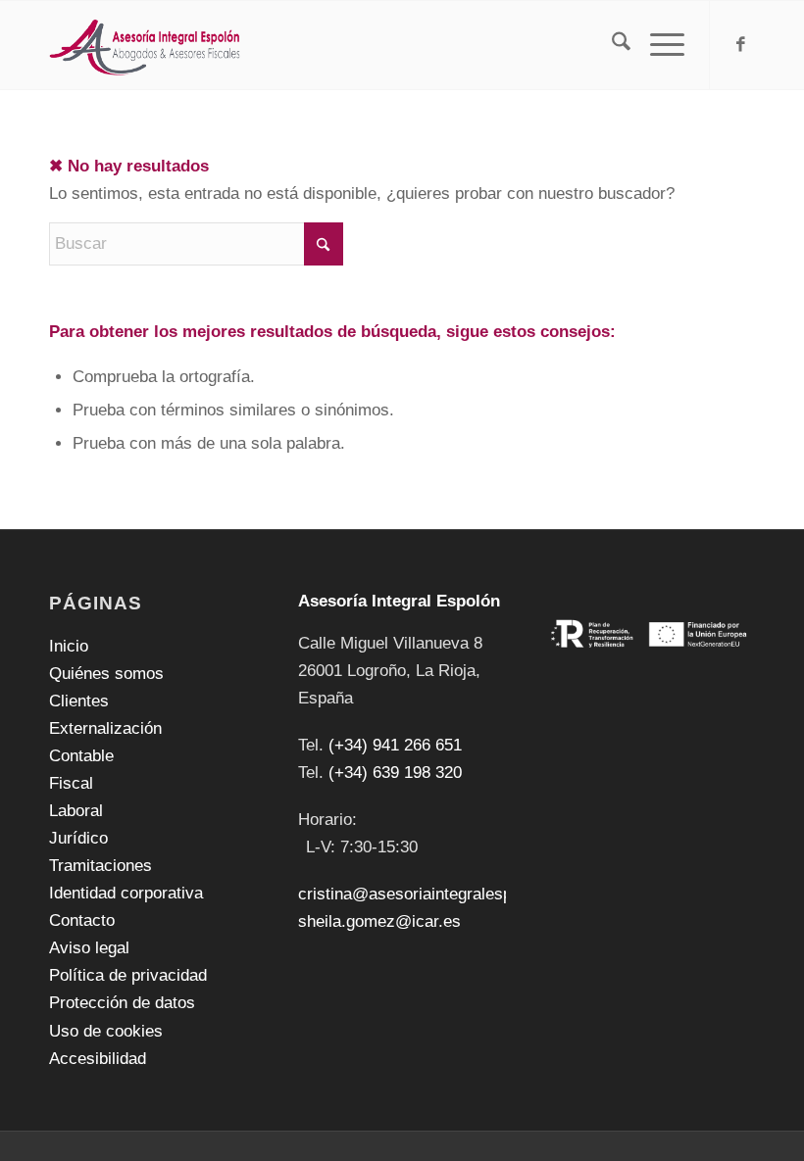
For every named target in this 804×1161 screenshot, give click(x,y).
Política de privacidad (128, 975)
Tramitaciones (100, 865)
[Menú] (657, 45)
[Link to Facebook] (740, 45)
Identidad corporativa (126, 893)
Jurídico (78, 838)
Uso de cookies (106, 1031)
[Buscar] (611, 45)
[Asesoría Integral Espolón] (145, 45)
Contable (81, 756)
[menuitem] (611, 45)
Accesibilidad (97, 1058)
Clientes (79, 701)
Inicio (68, 646)
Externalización (105, 728)
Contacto (82, 920)
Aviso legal (89, 948)
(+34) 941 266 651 (395, 745)
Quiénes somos (106, 673)
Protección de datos (122, 1002)
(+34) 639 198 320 (395, 772)
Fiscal (71, 783)
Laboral (76, 810)
